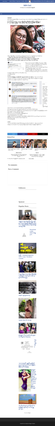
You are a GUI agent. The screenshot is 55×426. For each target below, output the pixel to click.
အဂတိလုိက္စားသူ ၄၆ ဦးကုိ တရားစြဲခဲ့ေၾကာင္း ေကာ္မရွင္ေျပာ (27, 407)
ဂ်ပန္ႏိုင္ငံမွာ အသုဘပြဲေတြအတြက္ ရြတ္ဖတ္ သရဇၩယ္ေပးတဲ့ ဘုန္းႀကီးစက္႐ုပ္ (27, 275)
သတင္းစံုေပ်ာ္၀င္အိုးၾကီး (13, 23)
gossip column (31, 23)
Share (23, 134)
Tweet (13, 134)
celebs (27, 23)
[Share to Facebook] (32, 158)
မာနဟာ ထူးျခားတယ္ (24, 295)
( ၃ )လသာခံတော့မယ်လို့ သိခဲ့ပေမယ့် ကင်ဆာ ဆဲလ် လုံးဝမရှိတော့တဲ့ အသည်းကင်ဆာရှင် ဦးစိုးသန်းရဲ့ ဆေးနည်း (39, 1)
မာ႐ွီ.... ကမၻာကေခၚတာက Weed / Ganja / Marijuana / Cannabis (26, 257)
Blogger (29, 412)
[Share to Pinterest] (33, 158)
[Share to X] (31, 158)
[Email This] (29, 158)
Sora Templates (26, 423)
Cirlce (43, 134)
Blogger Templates (32, 423)
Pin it (34, 134)
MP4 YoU (27, 5)
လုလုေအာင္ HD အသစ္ (25, 320)
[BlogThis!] (30, 158)
